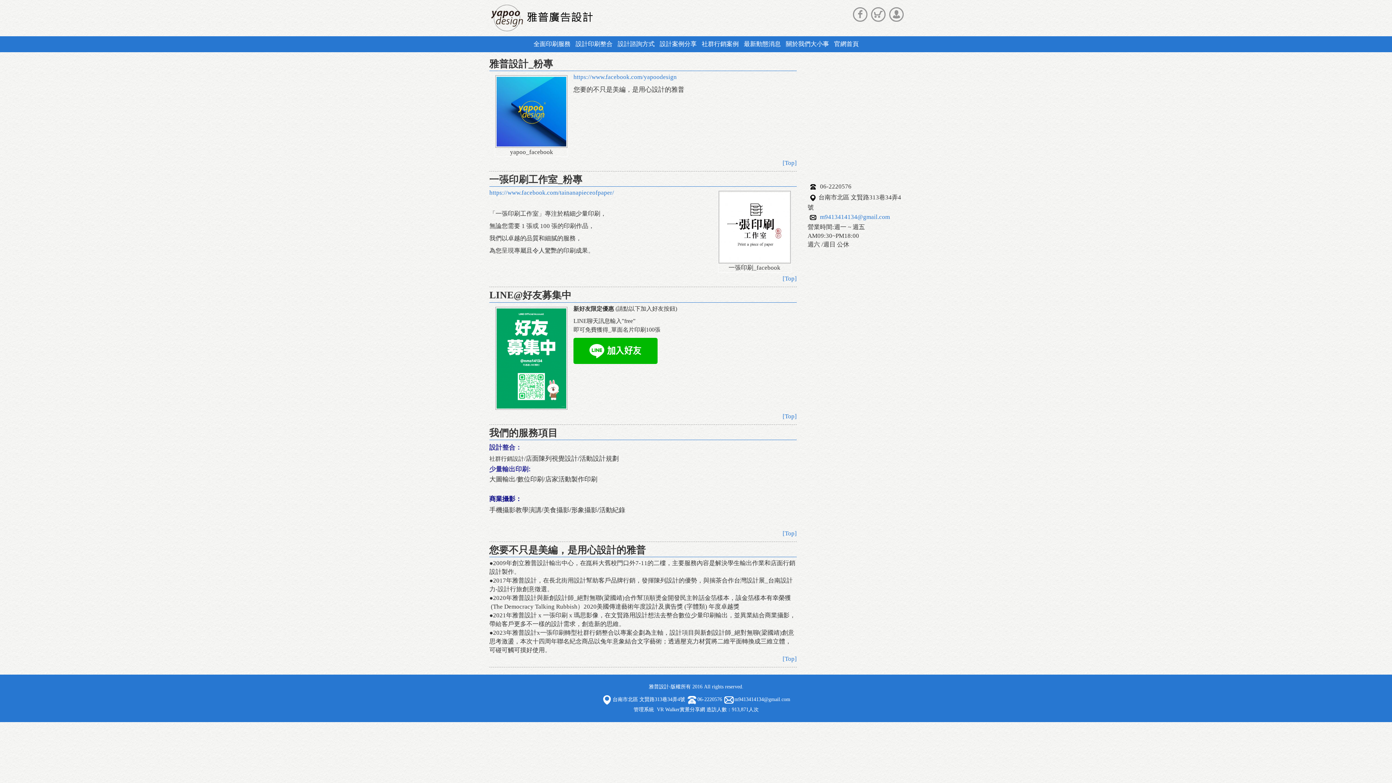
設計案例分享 (678, 44)
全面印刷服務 (552, 44)
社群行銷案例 (720, 44)
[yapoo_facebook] (531, 111)
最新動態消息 (762, 44)
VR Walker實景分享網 (681, 709)
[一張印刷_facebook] (754, 227)
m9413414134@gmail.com (855, 216)
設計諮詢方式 (636, 44)
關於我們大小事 (807, 44)
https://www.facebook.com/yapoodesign (625, 77)
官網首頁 (846, 44)
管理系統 (644, 709)
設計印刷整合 (594, 44)
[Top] (790, 163)
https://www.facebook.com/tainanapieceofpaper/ (551, 192)
